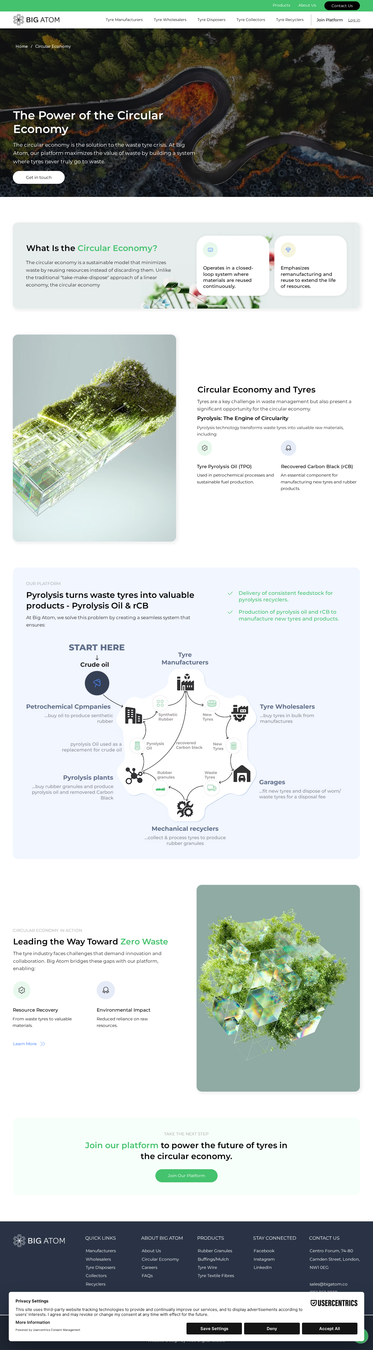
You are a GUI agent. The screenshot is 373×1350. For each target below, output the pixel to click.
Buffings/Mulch (213, 1259)
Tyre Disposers (100, 1267)
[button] (39, 177)
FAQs (147, 1275)
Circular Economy (160, 1259)
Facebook (264, 1250)
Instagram (264, 1259)
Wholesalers (98, 1259)
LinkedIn (263, 1267)
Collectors (96, 1275)
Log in (354, 19)
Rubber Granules (215, 1250)
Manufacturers (101, 1250)
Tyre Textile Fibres (216, 1275)
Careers (149, 1267)
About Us (151, 1250)
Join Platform (330, 19)
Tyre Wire (207, 1267)
